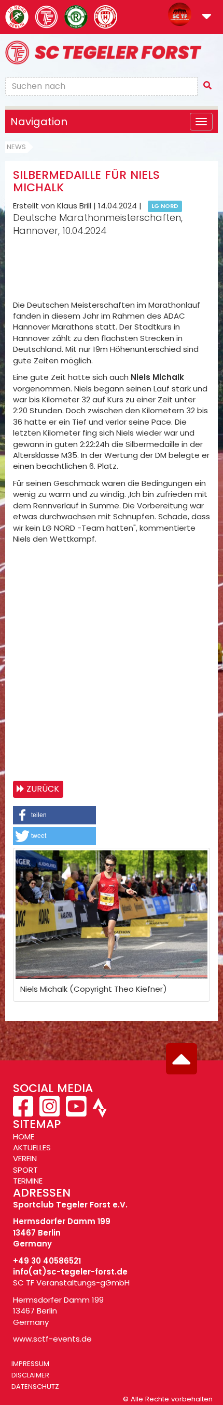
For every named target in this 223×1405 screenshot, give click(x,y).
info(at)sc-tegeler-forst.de (70, 1271)
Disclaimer (30, 1375)
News (16, 147)
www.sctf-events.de (52, 1338)
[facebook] (24, 1112)
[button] (207, 17)
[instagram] (49, 1112)
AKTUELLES (32, 1147)
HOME (23, 1136)
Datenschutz (35, 1386)
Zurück (42, 789)
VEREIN (25, 1158)
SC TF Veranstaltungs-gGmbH (71, 1282)
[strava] (98, 1112)
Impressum (30, 1364)
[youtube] (76, 1112)
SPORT (25, 1169)
